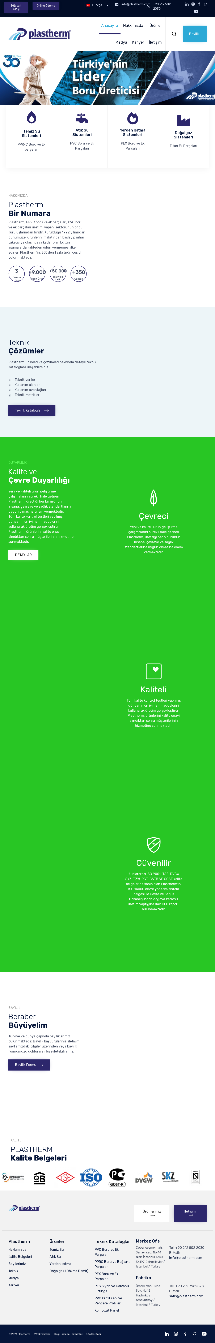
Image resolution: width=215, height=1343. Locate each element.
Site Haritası (93, 1334)
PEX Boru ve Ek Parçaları (106, 1276)
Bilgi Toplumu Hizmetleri (68, 1334)
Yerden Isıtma (60, 1264)
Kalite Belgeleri (20, 1257)
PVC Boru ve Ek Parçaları (107, 1252)
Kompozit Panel (107, 1310)
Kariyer (138, 42)
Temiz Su (57, 1250)
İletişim (155, 42)
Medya (121, 42)
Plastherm (24, 1334)
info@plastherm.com (185, 1258)
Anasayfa (109, 25)
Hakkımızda (133, 25)
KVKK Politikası (42, 1334)
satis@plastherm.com (186, 1296)
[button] (16, 7)
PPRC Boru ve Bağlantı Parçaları (113, 1264)
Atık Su (55, 1257)
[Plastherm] (39, 34)
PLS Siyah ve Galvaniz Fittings (112, 1288)
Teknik (13, 1271)
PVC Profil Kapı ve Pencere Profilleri (108, 1300)
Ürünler (155, 25)
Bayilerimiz (17, 1264)
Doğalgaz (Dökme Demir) (69, 1271)
